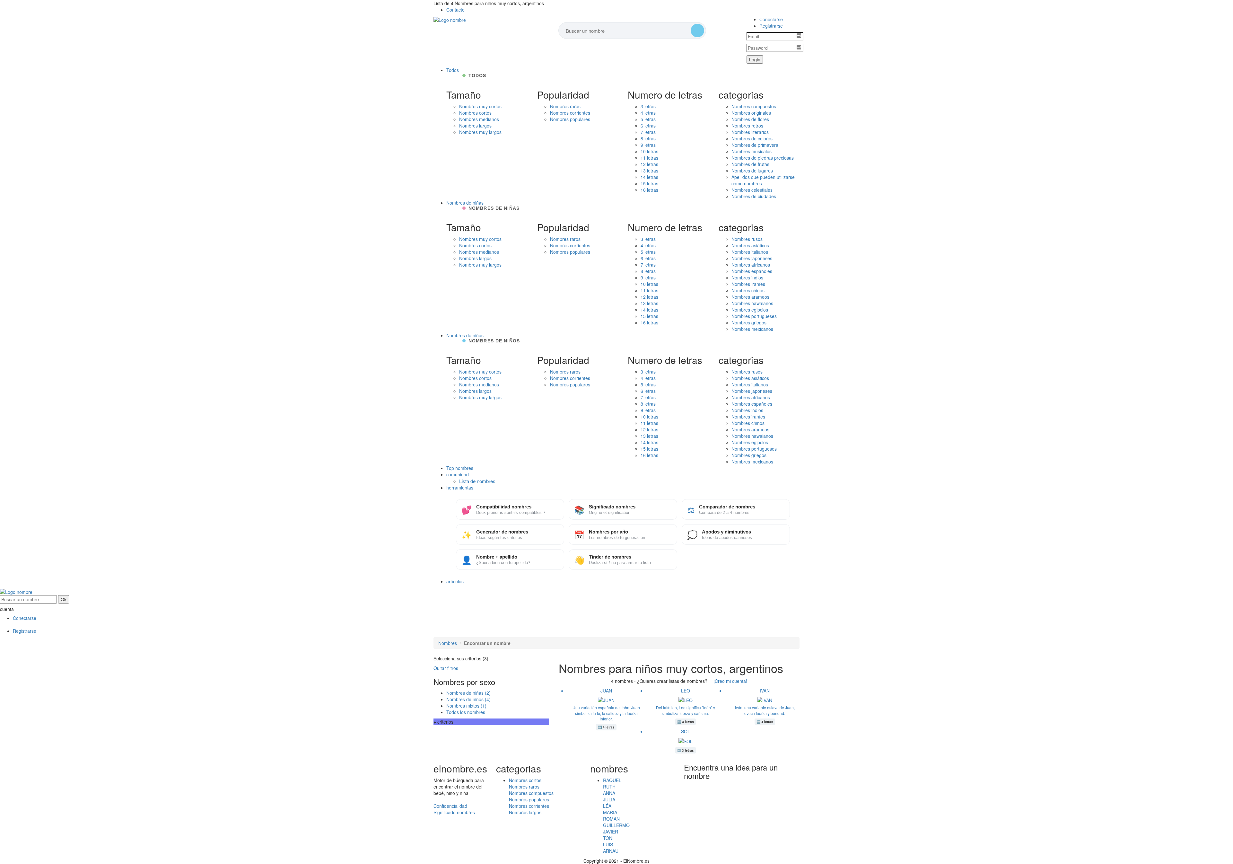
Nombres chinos (748, 290)
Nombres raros (565, 106)
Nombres (447, 643)
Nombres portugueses (754, 316)
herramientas (459, 487)
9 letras (648, 145)
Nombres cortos (475, 113)
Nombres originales (751, 113)
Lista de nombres (477, 481)
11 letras (649, 157)
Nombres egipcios (749, 309)
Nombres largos (475, 125)
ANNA (609, 793)
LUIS (608, 844)
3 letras (648, 106)
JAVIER (610, 831)
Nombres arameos (750, 297)
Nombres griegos (748, 322)
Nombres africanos (750, 264)
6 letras (648, 125)
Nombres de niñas (465, 202)
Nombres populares (570, 119)
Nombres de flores (750, 119)
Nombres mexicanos (752, 329)
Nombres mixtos (466, 705)
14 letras (649, 177)
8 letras (648, 138)
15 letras (649, 183)
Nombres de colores (752, 138)
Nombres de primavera (754, 145)
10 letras (649, 151)
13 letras (649, 170)
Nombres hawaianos (752, 303)
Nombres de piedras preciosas (762, 157)
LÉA (607, 806)
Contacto (455, 9)
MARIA (610, 812)
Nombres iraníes (748, 284)
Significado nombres (454, 812)
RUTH (609, 786)
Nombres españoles (751, 271)
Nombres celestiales (752, 190)
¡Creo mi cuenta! (730, 681)
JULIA (609, 799)
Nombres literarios (750, 132)
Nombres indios (747, 277)
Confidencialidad (450, 806)
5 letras (648, 119)
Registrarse (771, 25)
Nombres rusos (747, 239)
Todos (452, 70)
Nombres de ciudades (753, 196)
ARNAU (610, 851)
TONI (608, 838)
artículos (455, 581)
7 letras (648, 132)
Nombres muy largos (480, 132)
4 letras (648, 113)
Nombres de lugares (752, 170)
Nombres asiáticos (750, 245)
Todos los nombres (465, 712)
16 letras (649, 190)
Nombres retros (747, 125)
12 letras (649, 164)
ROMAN (611, 819)
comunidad (457, 474)
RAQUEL (612, 780)
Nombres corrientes (570, 113)
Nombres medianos (479, 119)
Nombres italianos (749, 252)
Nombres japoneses (751, 258)
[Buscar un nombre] (697, 30)
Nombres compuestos (753, 106)
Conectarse (771, 19)
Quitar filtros (445, 668)
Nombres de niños (465, 335)
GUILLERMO (616, 825)
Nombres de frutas (750, 164)
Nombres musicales (751, 151)
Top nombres (459, 468)
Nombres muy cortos (480, 106)
